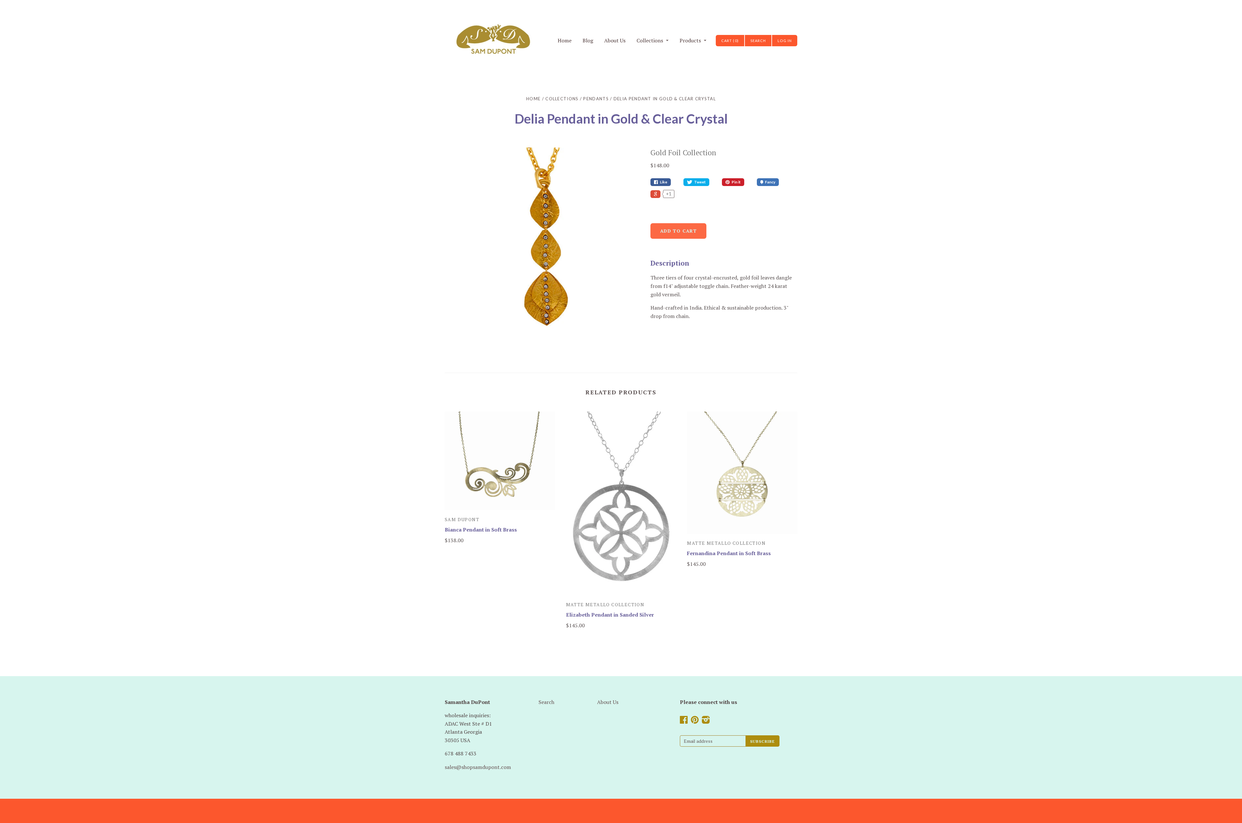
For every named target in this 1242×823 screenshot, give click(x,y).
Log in (785, 40)
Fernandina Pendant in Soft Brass (729, 553)
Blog (588, 40)
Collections (650, 40)
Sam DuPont (462, 519)
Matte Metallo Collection (605, 604)
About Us (615, 40)
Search (546, 702)
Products (690, 40)
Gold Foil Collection (683, 153)
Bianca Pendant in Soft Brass (481, 529)
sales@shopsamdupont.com (478, 767)
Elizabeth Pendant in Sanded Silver (610, 614)
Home (565, 40)
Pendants (595, 98)
